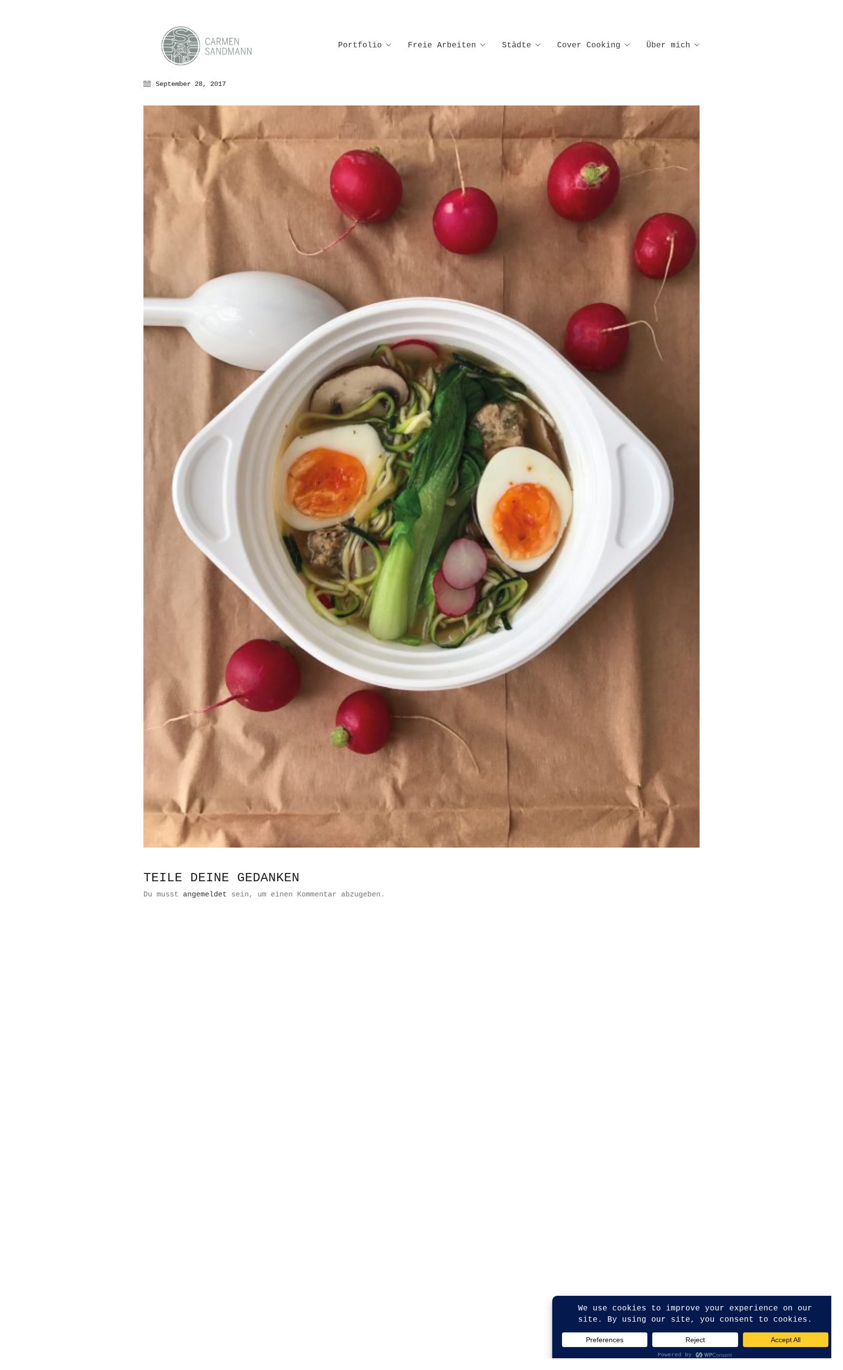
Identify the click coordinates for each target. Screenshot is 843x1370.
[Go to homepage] (216, 45)
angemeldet (205, 895)
